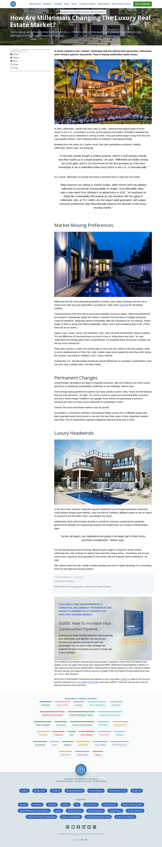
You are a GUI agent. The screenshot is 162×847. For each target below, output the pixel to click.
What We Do (35, 4)
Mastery (67, 745)
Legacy (98, 755)
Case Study (100, 745)
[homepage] (13, 4)
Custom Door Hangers (125, 817)
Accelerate (40, 745)
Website (119, 735)
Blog (67, 4)
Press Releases (119, 745)
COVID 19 (83, 745)
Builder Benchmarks (75, 791)
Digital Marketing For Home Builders (34, 811)
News (54, 745)
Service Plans (39, 791)
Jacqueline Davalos (64, 581)
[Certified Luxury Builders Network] (81, 775)
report (122, 305)
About (74, 4)
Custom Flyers (115, 811)
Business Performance (110, 715)
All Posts (45, 705)
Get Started (142, 4)
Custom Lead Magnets (71, 817)
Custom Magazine (95, 811)
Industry (78, 705)
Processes (104, 735)
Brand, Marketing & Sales (81, 715)
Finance (65, 805)
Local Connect (91, 805)
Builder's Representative (132, 805)
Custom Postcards (135, 811)
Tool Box (58, 4)
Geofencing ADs (109, 805)
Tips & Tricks (62, 705)
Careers (24, 791)
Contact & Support (87, 4)
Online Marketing (97, 705)
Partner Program (96, 791)
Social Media (86, 735)
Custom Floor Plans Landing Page (41, 817)
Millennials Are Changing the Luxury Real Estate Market (82, 586)
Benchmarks (103, 4)
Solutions (47, 4)
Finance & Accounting (82, 725)
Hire (72, 735)
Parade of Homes (75, 811)
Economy (61, 725)
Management (120, 725)
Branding (103, 725)
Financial (58, 735)
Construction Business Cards (98, 817)
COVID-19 (56, 791)
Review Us (136, 791)
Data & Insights (43, 725)
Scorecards (82, 755)
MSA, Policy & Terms (121, 4)
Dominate (116, 705)
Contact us (125, 679)
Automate (43, 735)
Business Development (52, 715)
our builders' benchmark (88, 682)
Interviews (65, 755)
